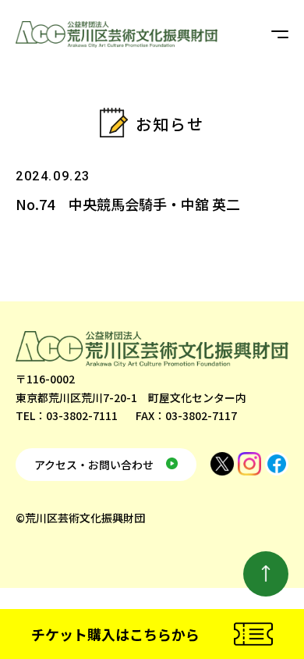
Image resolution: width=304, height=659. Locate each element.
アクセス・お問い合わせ (94, 464)
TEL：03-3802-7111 (67, 415)
